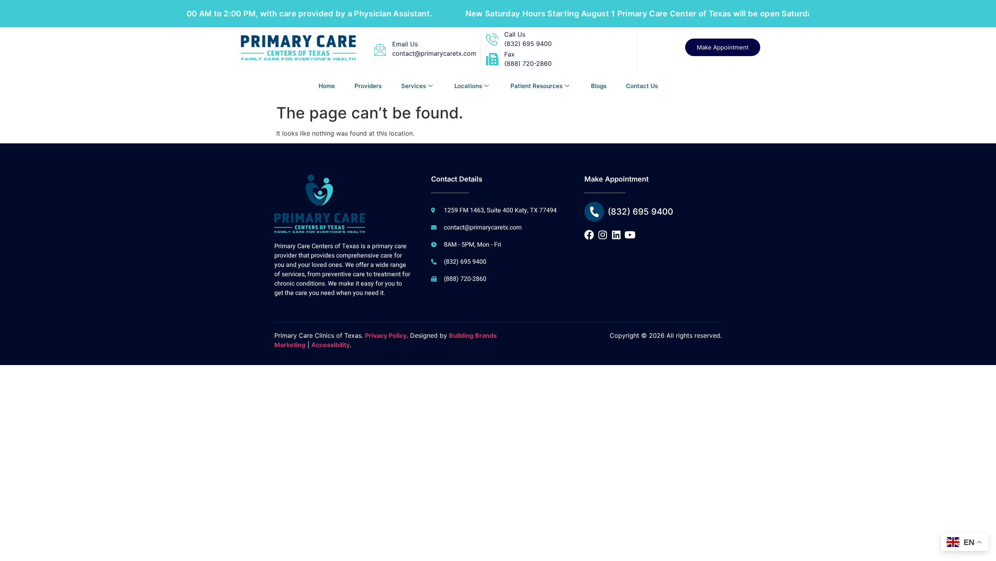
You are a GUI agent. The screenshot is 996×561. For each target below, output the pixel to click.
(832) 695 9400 (640, 211)
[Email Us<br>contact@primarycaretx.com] (380, 49)
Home (327, 86)
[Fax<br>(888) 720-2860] (492, 59)
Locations (468, 86)
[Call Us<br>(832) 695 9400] (492, 39)
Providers (368, 86)
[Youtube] (630, 235)
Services (413, 86)
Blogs (599, 86)
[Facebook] (589, 235)
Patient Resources (536, 86)
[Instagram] (603, 235)
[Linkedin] (616, 235)
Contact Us (642, 86)
